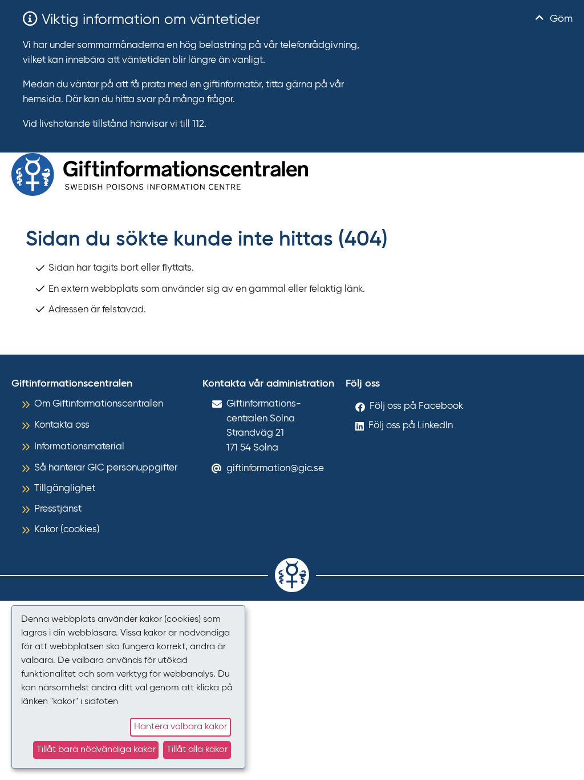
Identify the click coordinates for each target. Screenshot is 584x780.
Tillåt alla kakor (197, 749)
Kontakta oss (62, 425)
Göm (560, 19)
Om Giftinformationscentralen (98, 404)
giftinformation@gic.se (275, 468)
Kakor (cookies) (67, 529)
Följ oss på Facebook (416, 406)
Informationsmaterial (79, 447)
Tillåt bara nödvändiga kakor (96, 749)
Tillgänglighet (64, 488)
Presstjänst (58, 509)
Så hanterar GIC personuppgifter (105, 468)
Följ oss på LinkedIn (410, 426)
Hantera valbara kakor (180, 726)
